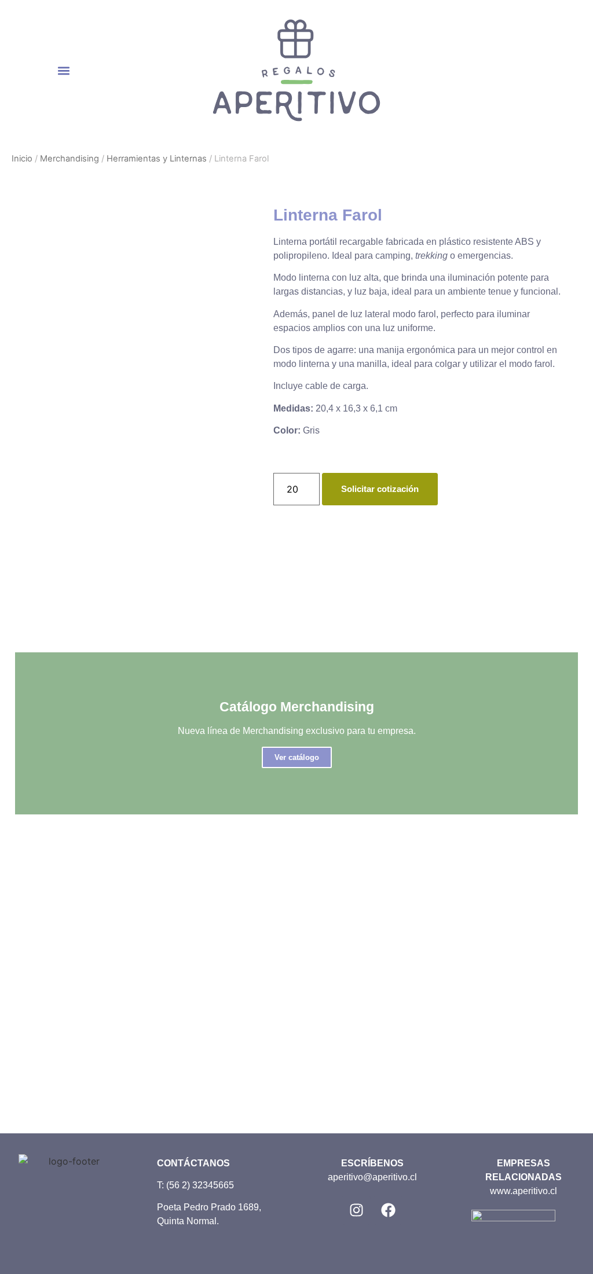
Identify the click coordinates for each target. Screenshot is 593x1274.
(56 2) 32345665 (200, 1185)
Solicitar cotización (380, 489)
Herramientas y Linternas (157, 158)
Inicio (22, 158)
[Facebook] (388, 1210)
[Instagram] (356, 1210)
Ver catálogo (296, 757)
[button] (64, 70)
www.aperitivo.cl (523, 1191)
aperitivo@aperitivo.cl (372, 1177)
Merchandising (69, 158)
